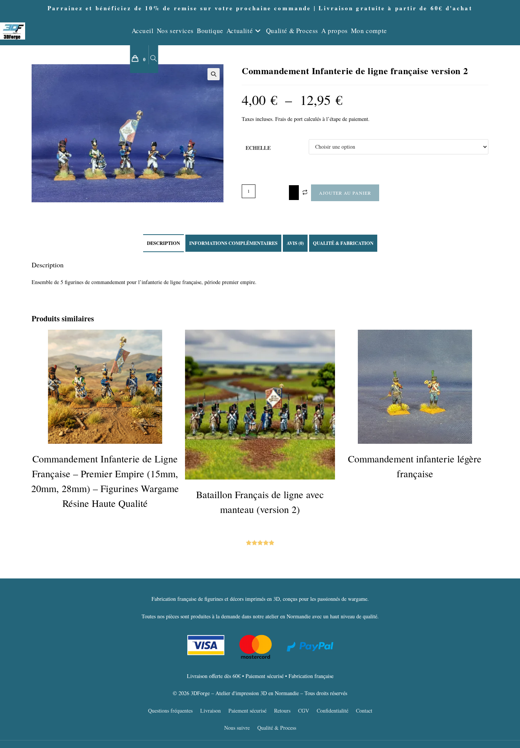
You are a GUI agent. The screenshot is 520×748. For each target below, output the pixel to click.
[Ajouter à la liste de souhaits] (294, 192)
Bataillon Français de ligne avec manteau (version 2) (260, 502)
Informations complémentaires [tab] (233, 243)
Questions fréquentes (170, 710)
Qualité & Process (276, 727)
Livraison (210, 710)
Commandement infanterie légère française (415, 466)
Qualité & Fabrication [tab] (343, 243)
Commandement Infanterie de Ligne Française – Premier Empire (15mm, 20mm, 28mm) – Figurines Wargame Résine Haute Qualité (105, 481)
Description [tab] (163, 243)
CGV (303, 710)
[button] (213, 74)
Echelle (258, 148)
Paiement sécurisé (247, 710)
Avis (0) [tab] (295, 243)
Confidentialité (332, 710)
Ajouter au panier (345, 193)
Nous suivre (237, 727)
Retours (282, 710)
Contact (364, 710)
